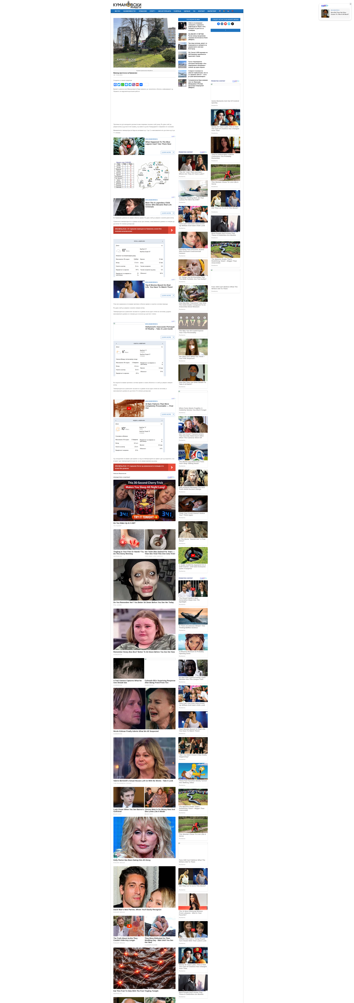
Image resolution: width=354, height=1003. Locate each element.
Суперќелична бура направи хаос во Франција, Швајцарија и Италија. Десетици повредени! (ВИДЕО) (198, 83)
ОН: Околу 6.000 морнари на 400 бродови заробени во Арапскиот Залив (198, 54)
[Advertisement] (225, 45)
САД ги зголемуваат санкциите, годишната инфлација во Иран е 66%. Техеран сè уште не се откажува (197, 26)
